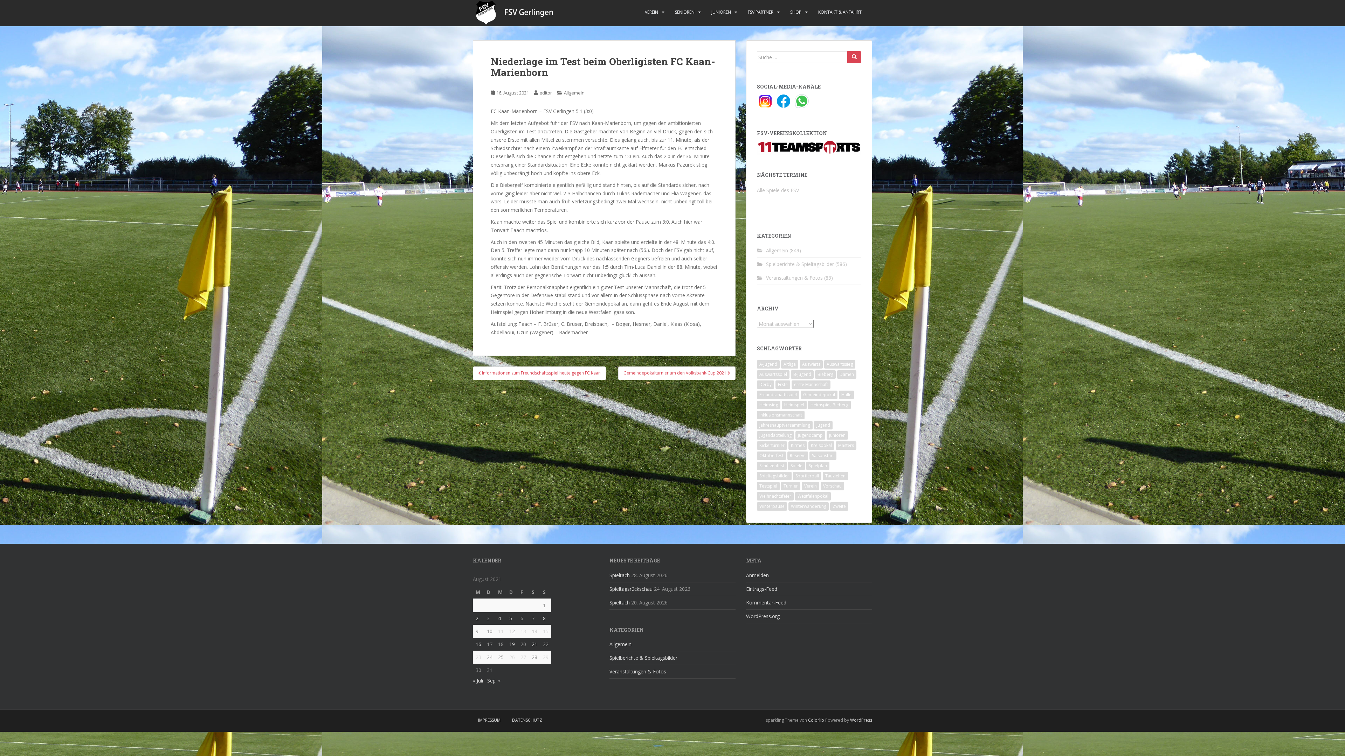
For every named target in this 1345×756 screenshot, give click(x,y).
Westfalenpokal (813, 496)
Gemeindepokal (819, 395)
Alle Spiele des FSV (778, 190)
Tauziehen (835, 476)
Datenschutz (527, 720)
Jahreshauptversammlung (784, 425)
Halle (846, 395)
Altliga (790, 364)
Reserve (798, 455)
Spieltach (619, 575)
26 (512, 657)
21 (534, 644)
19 (512, 644)
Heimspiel (794, 405)
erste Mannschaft (811, 384)
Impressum (489, 720)
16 (478, 644)
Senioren (685, 12)
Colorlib (816, 720)
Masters (846, 445)
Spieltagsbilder (774, 476)
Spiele (796, 466)
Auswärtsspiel (773, 374)
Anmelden (757, 575)
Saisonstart (823, 455)
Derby (765, 384)
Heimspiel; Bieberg (829, 405)
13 (523, 631)
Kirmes (798, 445)
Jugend (823, 425)
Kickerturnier (772, 445)
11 (501, 631)
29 (546, 657)
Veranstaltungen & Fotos (794, 277)
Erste (783, 384)
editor (545, 93)
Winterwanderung (808, 506)
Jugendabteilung (775, 435)
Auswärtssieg (840, 364)
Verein (651, 12)
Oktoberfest (771, 455)
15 (546, 631)
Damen (847, 374)
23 (478, 657)
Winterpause (772, 506)
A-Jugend (768, 364)
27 (523, 657)
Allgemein (574, 93)
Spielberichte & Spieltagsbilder (800, 264)
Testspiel (768, 486)
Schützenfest (771, 466)
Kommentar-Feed (766, 602)
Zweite (839, 506)
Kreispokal (821, 445)
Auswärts (811, 364)
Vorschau (832, 486)
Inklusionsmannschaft (780, 415)
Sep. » (494, 680)
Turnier (791, 486)
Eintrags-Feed (761, 589)
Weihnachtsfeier (775, 496)
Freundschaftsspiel (778, 395)
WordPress (861, 720)
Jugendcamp (810, 435)
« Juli (478, 680)
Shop (795, 12)
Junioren (721, 12)
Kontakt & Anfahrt (840, 12)
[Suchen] (854, 57)
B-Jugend (802, 374)
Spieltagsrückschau (631, 589)
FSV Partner (760, 12)
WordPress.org (763, 616)
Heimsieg (768, 405)
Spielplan (818, 466)
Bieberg (825, 374)
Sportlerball (807, 476)
